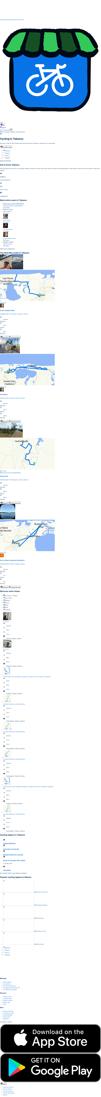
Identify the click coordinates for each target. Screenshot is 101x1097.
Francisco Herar (8, 229)
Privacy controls (8, 1091)
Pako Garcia (6, 220)
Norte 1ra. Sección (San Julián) (14, 860)
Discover (2, 19)
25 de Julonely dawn (7, 310)
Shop (4, 1004)
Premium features (19, 19)
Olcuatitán (7, 870)
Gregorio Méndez (9, 843)
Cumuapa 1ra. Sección (11, 849)
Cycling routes (7, 998)
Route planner (9, 19)
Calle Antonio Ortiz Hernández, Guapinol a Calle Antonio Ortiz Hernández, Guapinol (28, 786)
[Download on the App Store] (50, 1038)
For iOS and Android (9, 986)
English (4, 1084)
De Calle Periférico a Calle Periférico (14, 704)
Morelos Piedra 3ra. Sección (13, 855)
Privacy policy (7, 1089)
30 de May (3, 394)
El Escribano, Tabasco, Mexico (19, 314)
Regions (7, 153)
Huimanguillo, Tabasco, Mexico (19, 480)
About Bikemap (7, 1015)
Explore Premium (8, 1011)
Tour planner (7, 984)
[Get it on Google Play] (50, 1067)
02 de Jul (6, 621)
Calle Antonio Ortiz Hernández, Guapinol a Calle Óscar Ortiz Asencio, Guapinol (26, 676)
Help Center (6, 1017)
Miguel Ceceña (7, 244)
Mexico (7, 155)
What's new (6, 1002)
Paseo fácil (4, 476)
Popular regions (8, 1000)
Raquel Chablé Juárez (9, 238)
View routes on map (7, 147)
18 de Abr (6, 649)
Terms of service (8, 1087)
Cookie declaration (9, 1093)
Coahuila (41, 944)
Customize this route (15, 337)
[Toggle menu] (11, 129)
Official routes (7, 996)
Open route (5, 337)
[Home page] (50, 9)
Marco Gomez (7, 211)
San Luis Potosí (43, 892)
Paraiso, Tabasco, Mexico (17, 398)
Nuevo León (42, 931)
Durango (41, 918)
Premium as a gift (8, 1013)
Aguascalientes (42, 905)
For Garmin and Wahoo (10, 989)
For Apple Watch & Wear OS (11, 987)
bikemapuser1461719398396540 (13, 206)
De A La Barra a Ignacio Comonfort (12, 560)
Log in (4, 127)
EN (3, 125)
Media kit (6, 1018)
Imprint (5, 1095)
